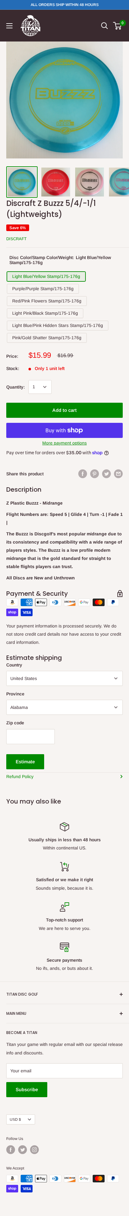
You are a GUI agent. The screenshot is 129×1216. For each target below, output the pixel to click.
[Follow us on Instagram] (34, 1149)
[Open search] (104, 25)
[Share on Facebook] (82, 473)
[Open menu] (9, 25)
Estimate (25, 761)
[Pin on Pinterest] (94, 473)
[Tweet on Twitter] (106, 473)
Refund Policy (20, 776)
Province (15, 693)
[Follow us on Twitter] (22, 1149)
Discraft (16, 238)
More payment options (64, 442)
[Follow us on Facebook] (10, 1149)
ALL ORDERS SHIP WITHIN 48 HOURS (65, 5)
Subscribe (27, 1089)
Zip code (15, 722)
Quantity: (15, 387)
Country (14, 664)
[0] (117, 26)
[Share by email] (118, 473)
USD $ (15, 1119)
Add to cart (64, 410)
